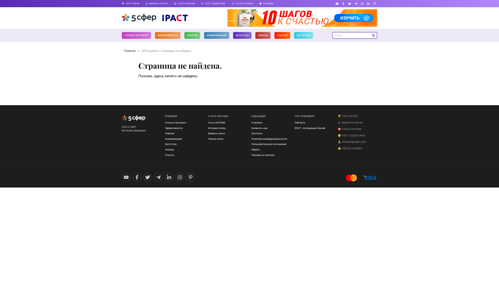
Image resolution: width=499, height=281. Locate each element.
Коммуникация (216, 35)
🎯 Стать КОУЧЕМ (349, 129)
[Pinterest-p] (374, 3)
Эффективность (168, 35)
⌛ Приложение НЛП (352, 141)
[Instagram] (362, 3)
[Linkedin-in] (368, 3)
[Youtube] (337, 3)
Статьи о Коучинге (136, 35)
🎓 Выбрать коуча (350, 122)
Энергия (192, 35)
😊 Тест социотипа (351, 135)
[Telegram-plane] (355, 3)
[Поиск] (373, 35)
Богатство (242, 35)
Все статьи (303, 35)
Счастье (282, 35)
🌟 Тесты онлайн (350, 148)
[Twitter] (349, 3)
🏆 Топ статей (347, 116)
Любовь (263, 35)
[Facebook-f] (343, 3)
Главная (130, 51)
